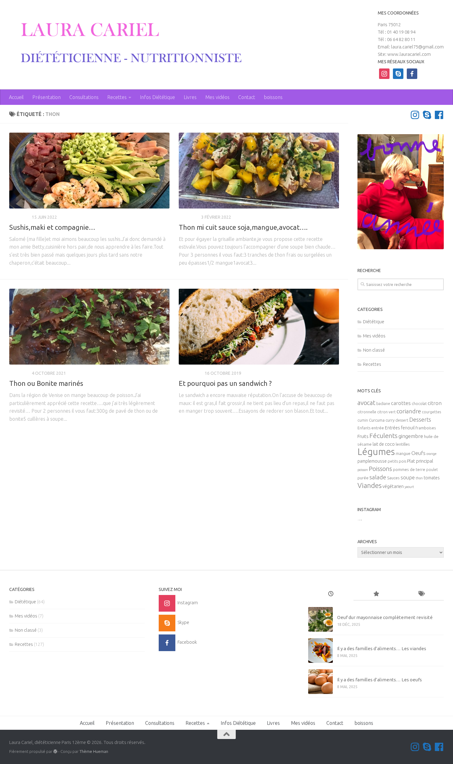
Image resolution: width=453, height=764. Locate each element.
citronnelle (366, 412)
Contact (246, 97)
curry (390, 420)
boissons (273, 97)
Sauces (393, 478)
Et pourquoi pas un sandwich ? (225, 383)
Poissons (380, 468)
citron (435, 403)
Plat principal (420, 461)
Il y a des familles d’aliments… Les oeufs (379, 679)
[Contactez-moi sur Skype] (427, 115)
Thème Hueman (94, 751)
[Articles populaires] (376, 594)
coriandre (409, 411)
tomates (432, 477)
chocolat (419, 404)
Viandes (369, 485)
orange (431, 454)
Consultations (84, 97)
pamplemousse (372, 461)
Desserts (420, 419)
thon (419, 478)
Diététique (191, 373)
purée (363, 478)
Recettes (117, 97)
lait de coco (384, 444)
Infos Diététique (157, 97)
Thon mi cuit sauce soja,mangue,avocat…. (243, 227)
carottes (401, 403)
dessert (401, 420)
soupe (408, 477)
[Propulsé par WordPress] (55, 752)
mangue (403, 453)
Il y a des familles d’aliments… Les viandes (381, 648)
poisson (362, 470)
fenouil (407, 427)
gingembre (410, 436)
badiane (383, 404)
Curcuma (377, 420)
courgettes (431, 412)
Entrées (392, 427)
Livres (190, 97)
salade (377, 477)
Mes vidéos (217, 97)
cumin (362, 420)
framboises (425, 428)
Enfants (363, 428)
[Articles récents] (330, 594)
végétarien (393, 486)
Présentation (46, 97)
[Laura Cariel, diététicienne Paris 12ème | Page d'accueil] (126, 43)
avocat (366, 402)
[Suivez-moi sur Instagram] (415, 115)
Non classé (374, 350)
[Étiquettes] (421, 594)
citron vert (386, 412)
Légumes (376, 452)
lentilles (403, 444)
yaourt (409, 487)
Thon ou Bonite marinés (46, 383)
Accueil (16, 97)
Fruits (363, 436)
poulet (432, 470)
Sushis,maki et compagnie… (52, 227)
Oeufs (418, 453)
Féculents (383, 435)
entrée (377, 428)
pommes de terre (409, 469)
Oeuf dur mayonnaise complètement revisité (385, 617)
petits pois (397, 461)
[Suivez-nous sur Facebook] (439, 115)
